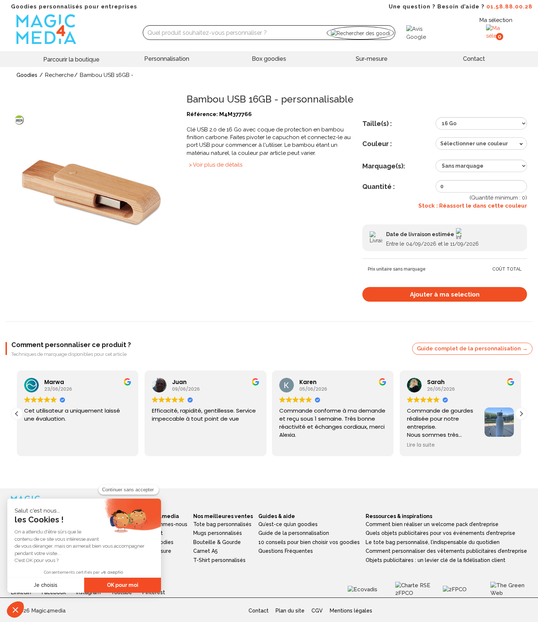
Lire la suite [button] (421, 445)
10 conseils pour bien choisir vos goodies (309, 542)
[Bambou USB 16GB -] (93, 192)
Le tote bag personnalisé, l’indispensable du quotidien (433, 542)
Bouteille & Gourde (217, 542)
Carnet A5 (205, 551)
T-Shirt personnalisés (219, 560)
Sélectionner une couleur (474, 143)
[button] (521, 413)
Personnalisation (166, 58)
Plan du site (290, 611)
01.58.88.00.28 (509, 6)
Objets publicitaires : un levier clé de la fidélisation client (435, 560)
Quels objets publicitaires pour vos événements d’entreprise (440, 533)
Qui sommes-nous (165, 524)
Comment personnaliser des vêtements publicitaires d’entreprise (446, 551)
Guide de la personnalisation (293, 533)
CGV (317, 611)
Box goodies (269, 58)
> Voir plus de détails (215, 164)
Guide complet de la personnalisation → (472, 348)
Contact (474, 58)
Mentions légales (351, 611)
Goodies (26, 75)
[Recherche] (360, 32)
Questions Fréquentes (285, 551)
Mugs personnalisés (217, 533)
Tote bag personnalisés (222, 524)
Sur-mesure (372, 58)
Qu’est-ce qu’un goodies (288, 524)
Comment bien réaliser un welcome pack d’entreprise (432, 524)
